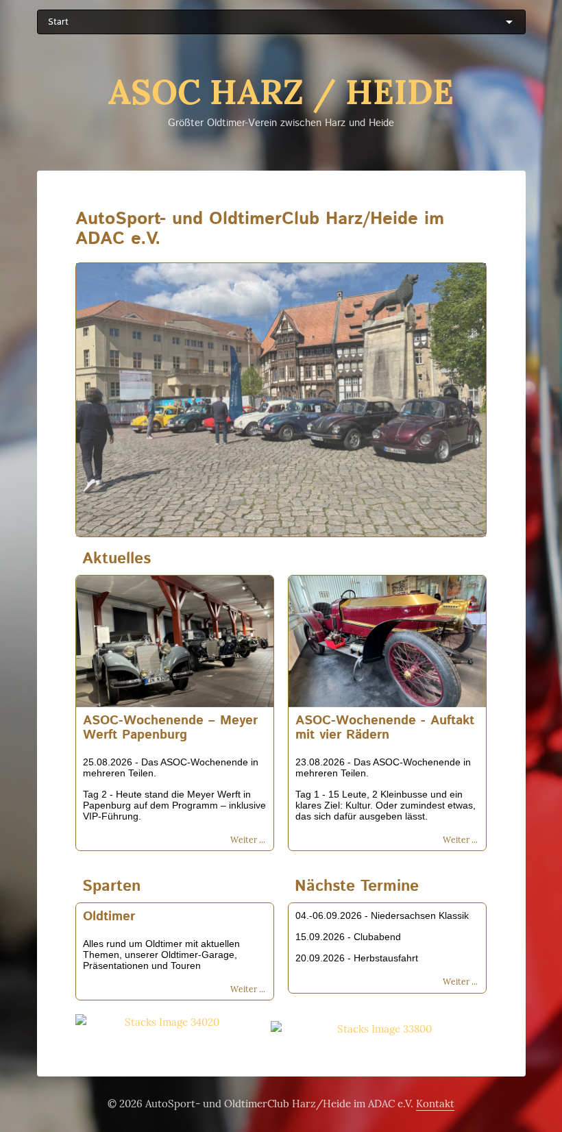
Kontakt (435, 1103)
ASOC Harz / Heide (281, 92)
